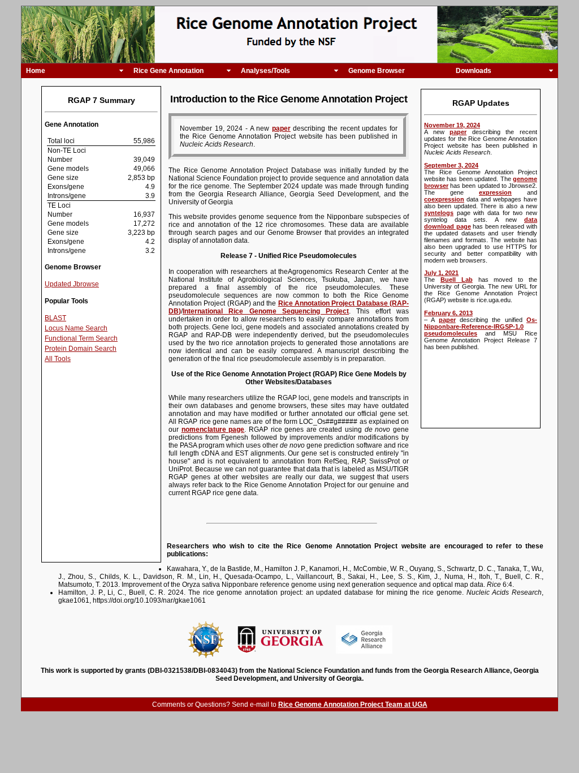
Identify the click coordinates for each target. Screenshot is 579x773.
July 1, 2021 (441, 272)
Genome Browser (376, 71)
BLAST (55, 318)
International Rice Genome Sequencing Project (266, 311)
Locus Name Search (76, 328)
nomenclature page (213, 429)
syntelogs (438, 212)
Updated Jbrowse (72, 284)
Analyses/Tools (265, 71)
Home (35, 71)
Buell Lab (456, 279)
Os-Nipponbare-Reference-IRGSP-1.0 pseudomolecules (480, 326)
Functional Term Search (81, 338)
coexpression (444, 199)
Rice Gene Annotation (168, 71)
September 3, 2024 (451, 165)
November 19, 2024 (452, 125)
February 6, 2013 (448, 313)
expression (495, 192)
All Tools (58, 359)
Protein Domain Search (80, 349)
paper (458, 131)
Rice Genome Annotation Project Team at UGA (352, 704)
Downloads (473, 71)
